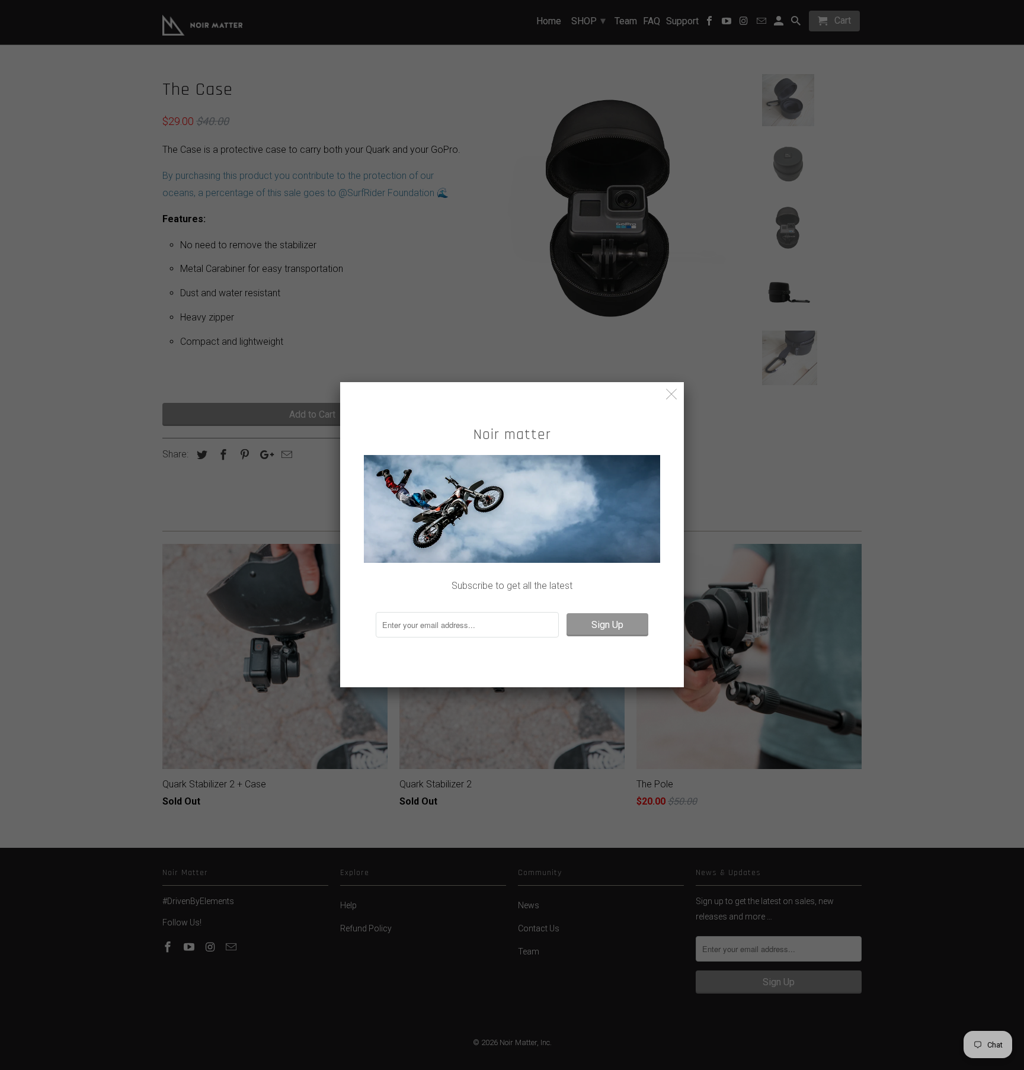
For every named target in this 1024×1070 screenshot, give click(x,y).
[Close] (671, 394)
